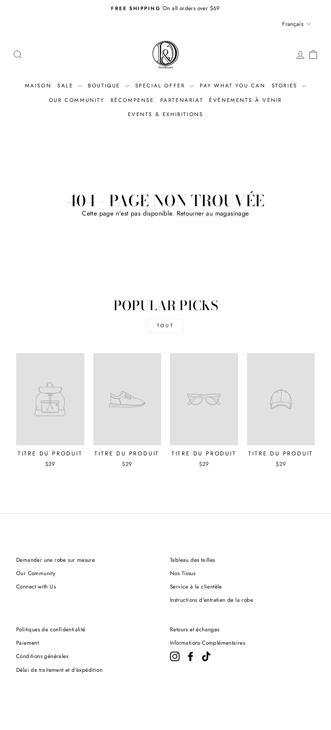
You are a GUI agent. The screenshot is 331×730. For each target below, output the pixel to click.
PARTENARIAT (181, 100)
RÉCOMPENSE (132, 100)
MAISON (38, 85)
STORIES (286, 85)
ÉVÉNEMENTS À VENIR (245, 100)
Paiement (27, 643)
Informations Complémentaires (207, 643)
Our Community (35, 573)
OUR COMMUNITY (77, 100)
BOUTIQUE (105, 85)
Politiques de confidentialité (51, 629)
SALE (66, 85)
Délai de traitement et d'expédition (59, 670)
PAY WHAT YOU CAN (233, 85)
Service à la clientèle (196, 586)
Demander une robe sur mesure (55, 560)
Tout (165, 325)
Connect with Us (36, 586)
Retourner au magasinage (213, 213)
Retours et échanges (195, 629)
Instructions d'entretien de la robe (211, 600)
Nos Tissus (182, 573)
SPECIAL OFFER (161, 85)
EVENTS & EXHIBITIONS (165, 114)
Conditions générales (42, 656)
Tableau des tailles (192, 560)
